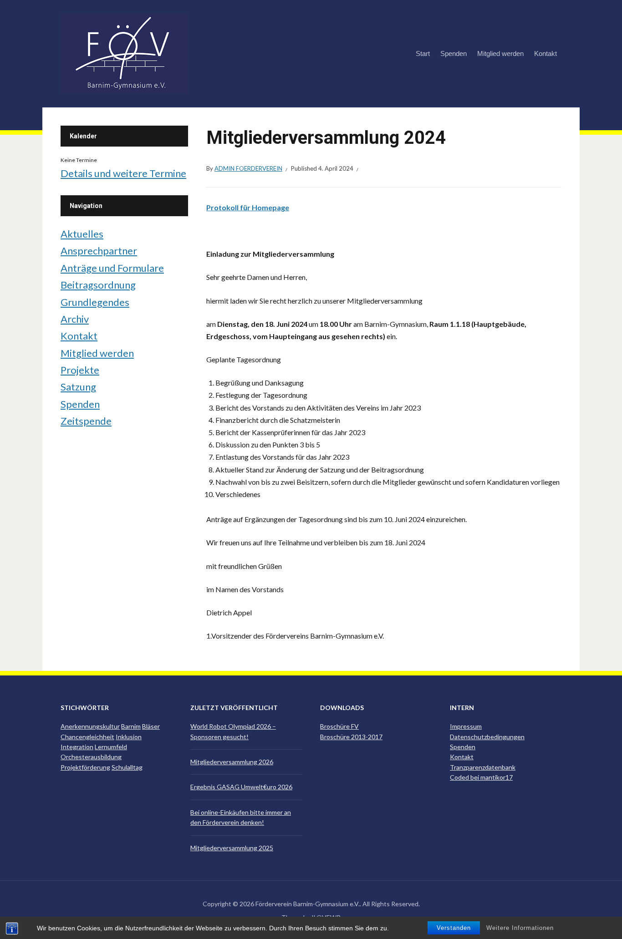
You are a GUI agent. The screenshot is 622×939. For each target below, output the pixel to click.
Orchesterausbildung (91, 757)
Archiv (75, 319)
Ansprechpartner (99, 250)
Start (423, 53)
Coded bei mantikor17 (481, 777)
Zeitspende (86, 421)
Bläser (151, 726)
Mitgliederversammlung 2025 (231, 848)
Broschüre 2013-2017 (351, 737)
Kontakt (545, 53)
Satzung (78, 387)
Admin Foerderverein (248, 168)
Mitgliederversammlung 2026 (231, 762)
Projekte (80, 370)
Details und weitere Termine (123, 173)
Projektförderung (85, 767)
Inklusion (129, 737)
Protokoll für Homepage (247, 207)
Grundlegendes (95, 302)
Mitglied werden (500, 53)
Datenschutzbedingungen (487, 737)
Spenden (453, 53)
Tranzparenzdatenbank (482, 767)
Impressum (466, 726)
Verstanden (454, 927)
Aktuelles (82, 234)
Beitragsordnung (98, 285)
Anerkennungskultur (90, 726)
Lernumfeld (111, 747)
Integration (77, 747)
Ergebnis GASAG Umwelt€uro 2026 (241, 787)
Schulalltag (127, 767)
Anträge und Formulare (112, 268)
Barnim (131, 726)
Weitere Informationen (520, 927)
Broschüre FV (339, 726)
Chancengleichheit (87, 737)
